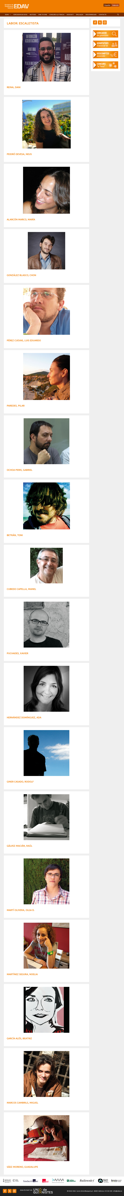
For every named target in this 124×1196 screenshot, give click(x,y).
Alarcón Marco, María (21, 219)
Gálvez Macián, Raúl (19, 846)
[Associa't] (105, 47)
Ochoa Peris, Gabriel (19, 470)
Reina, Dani (14, 87)
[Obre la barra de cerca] (118, 15)
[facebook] (95, 22)
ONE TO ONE (42, 14)
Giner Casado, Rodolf (20, 781)
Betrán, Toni (15, 535)
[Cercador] (105, 37)
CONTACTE (102, 14)
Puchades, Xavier (17, 653)
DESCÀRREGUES (91, 14)
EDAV (7, 14)
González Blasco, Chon (21, 275)
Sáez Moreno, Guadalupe (22, 1167)
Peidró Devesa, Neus (19, 154)
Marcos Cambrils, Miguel (22, 1102)
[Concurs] (105, 68)
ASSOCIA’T (70, 14)
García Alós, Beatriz (19, 1038)
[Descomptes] (105, 58)
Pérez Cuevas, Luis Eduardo (24, 340)
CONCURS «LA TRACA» (56, 14)
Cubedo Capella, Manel (21, 589)
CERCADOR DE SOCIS (20, 14)
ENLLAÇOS (79, 14)
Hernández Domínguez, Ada (24, 717)
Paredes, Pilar (16, 405)
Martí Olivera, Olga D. (20, 910)
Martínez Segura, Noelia (22, 974)
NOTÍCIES (33, 14)
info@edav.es (117, 1191)
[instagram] (100, 22)
